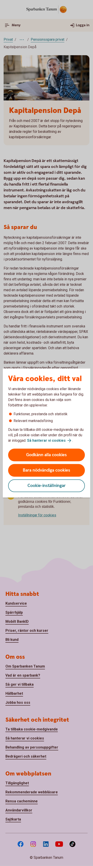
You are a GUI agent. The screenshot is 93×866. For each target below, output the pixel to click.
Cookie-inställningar (47, 486)
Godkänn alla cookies (46, 455)
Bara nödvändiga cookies (46, 470)
